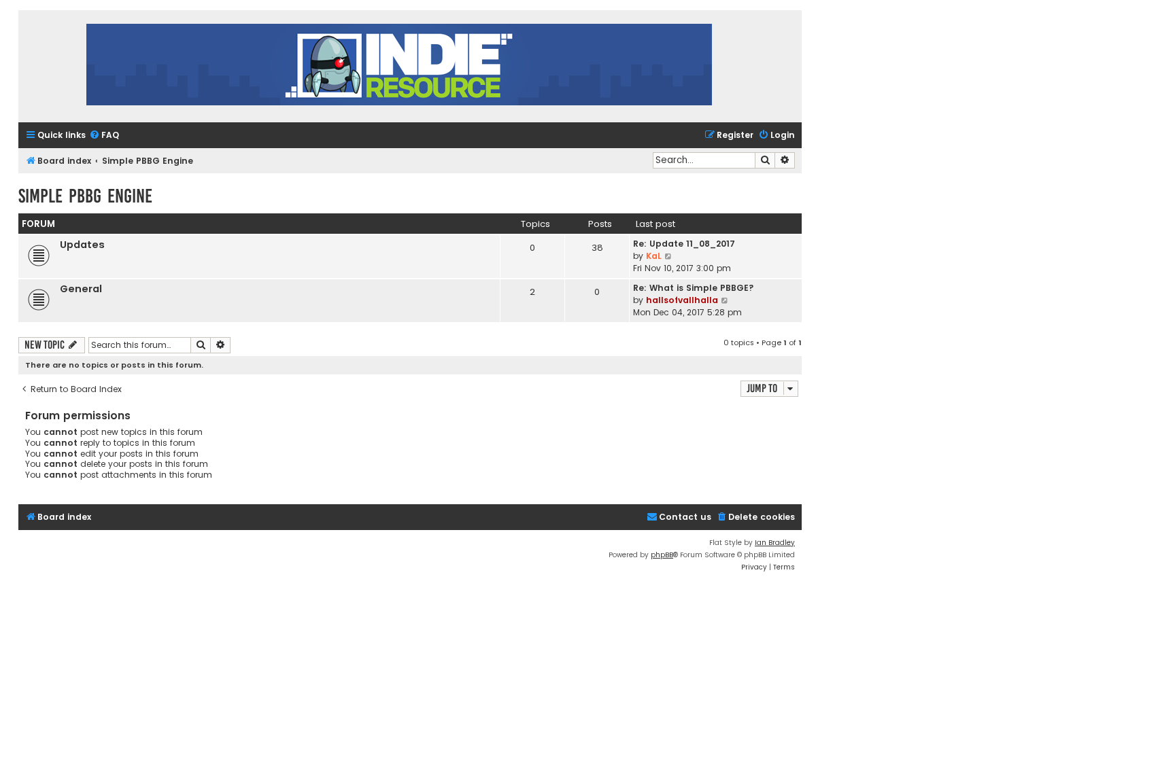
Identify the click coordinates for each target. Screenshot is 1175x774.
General (81, 289)
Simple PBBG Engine (85, 196)
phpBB (662, 555)
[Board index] (399, 66)
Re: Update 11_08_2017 (684, 243)
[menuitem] (104, 135)
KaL (654, 256)
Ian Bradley (775, 543)
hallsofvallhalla (682, 300)
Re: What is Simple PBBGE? (693, 288)
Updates (82, 244)
